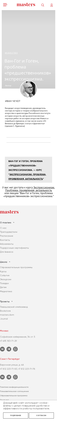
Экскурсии (5, 279)
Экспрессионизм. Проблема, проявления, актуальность (30, 189)
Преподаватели (8, 232)
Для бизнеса (6, 252)
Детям (3, 287)
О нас (3, 228)
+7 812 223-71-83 (8, 369)
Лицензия (4, 400)
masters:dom (7, 314)
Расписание (6, 236)
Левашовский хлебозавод (14, 307)
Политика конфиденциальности (14, 387)
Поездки (4, 283)
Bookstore (5, 311)
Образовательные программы (16, 267)
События (4, 275)
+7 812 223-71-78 (26, 369)
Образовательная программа (13, 395)
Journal (4, 318)
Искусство (11, 53)
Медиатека (6, 291)
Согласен (41, 415)
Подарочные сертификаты (14, 248)
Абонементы (6, 244)
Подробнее (15, 415)
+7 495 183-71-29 (8, 341)
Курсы (3, 271)
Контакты (5, 240)
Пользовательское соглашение (14, 391)
